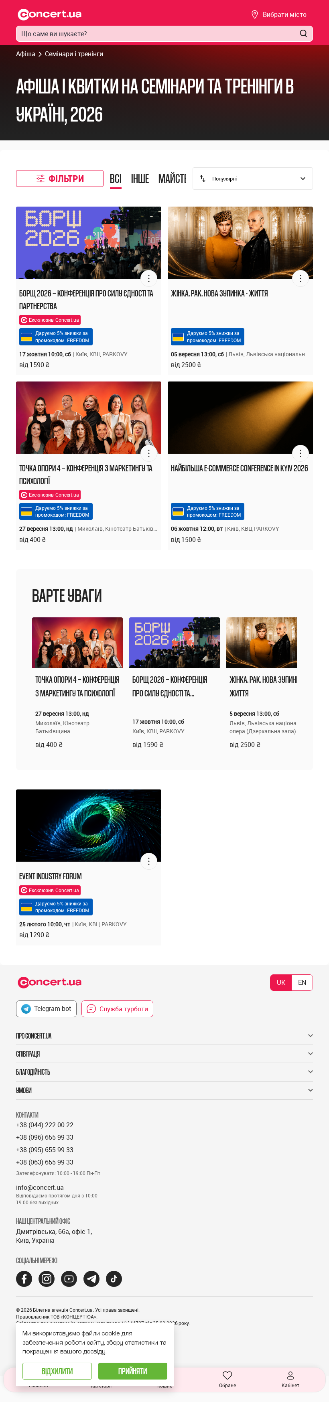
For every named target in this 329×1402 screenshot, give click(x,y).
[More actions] (149, 278)
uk (281, 982)
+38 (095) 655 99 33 (44, 1149)
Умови (24, 1090)
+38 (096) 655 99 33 (44, 1137)
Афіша (25, 53)
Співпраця (28, 1054)
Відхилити (57, 1371)
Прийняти (132, 1371)
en (302, 982)
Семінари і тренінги (74, 53)
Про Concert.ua (33, 1036)
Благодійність (33, 1072)
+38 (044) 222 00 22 (44, 1124)
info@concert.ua (40, 1187)
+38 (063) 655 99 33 (44, 1162)
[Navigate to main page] (49, 15)
